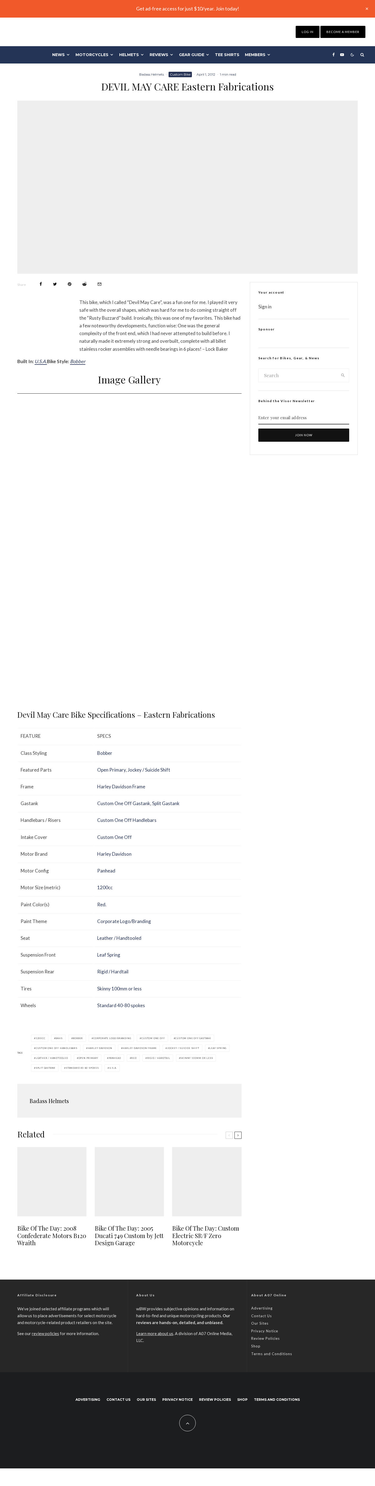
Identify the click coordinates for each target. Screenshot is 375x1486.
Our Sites (259, 1323)
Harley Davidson (114, 854)
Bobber (77, 361)
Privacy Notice (264, 1331)
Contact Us (261, 1316)
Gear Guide (191, 54)
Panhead (106, 871)
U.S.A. (41, 361)
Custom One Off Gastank (123, 803)
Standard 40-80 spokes (121, 1005)
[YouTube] (342, 54)
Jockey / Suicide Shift (149, 770)
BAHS (58, 1038)
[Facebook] (333, 54)
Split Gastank (166, 803)
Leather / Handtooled (119, 938)
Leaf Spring (108, 955)
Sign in (265, 307)
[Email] (99, 284)
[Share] (41, 284)
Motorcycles (91, 54)
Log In (308, 32)
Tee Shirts (227, 54)
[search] (343, 375)
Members (255, 54)
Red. (102, 904)
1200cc (105, 887)
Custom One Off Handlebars (126, 820)
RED (133, 1058)
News (58, 54)
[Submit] (84, 284)
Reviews (159, 54)
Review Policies (265, 1338)
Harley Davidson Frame (121, 786)
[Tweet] (55, 284)
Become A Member (342, 32)
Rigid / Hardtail (112, 971)
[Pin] (69, 284)
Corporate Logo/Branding (124, 921)
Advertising (262, 1308)
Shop (256, 1346)
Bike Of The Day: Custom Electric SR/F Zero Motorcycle (205, 1235)
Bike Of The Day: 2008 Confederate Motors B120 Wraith (51, 1235)
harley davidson (100, 1048)
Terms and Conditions (271, 1354)
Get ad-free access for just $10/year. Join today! (187, 8)
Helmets (129, 54)
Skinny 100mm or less (119, 988)
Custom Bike (180, 74)
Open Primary (111, 770)
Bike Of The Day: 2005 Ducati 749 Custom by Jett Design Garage (129, 1235)
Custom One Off (114, 837)
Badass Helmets (151, 74)
